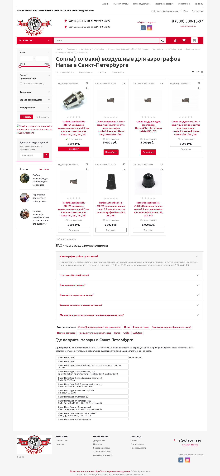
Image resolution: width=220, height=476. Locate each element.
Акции (105, 4)
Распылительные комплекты (95, 332)
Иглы (127, 326)
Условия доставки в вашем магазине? (81, 304)
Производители (139, 447)
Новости (60, 444)
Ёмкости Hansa (141, 326)
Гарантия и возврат (164, 4)
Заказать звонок (188, 26)
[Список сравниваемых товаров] (176, 41)
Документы (99, 440)
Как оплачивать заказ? (72, 284)
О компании (184, 4)
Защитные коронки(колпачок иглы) (171, 326)
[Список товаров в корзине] (195, 42)
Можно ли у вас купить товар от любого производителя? (92, 314)
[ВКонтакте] (143, 27)
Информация (101, 436)
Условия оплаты (120, 4)
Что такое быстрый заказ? (74, 274)
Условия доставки (141, 4)
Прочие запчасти (66, 332)
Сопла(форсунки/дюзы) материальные (99, 326)
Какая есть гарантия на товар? (76, 294)
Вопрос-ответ (137, 444)
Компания (62, 436)
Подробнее (111, 152)
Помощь (136, 436)
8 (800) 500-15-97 (187, 21)
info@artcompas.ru (146, 22)
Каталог (28, 40)
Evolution (137, 332)
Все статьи (44, 169)
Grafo (126, 332)
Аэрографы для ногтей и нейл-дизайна (40, 197)
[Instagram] (149, 27)
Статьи (134, 440)
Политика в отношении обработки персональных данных (100, 471)
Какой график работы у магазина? (79, 256)
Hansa (117, 332)
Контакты (199, 4)
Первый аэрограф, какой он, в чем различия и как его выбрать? (41, 217)
